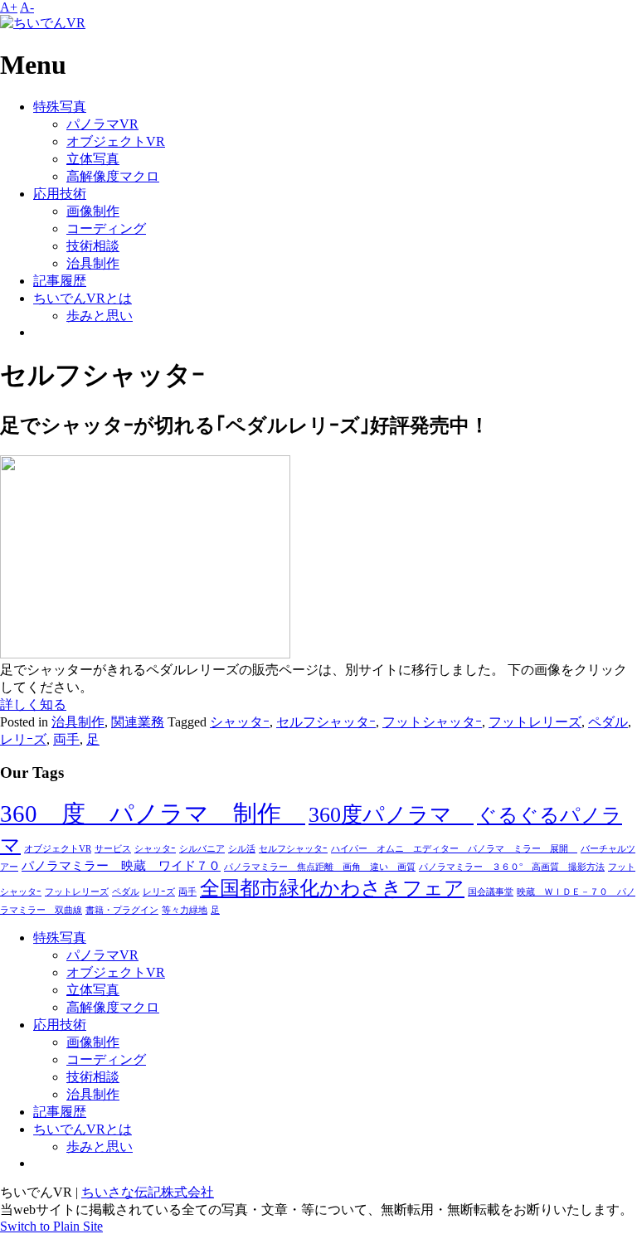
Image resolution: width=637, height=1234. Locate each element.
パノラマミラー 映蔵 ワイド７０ (121, 865)
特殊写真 (59, 107)
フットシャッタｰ (432, 722)
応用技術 (59, 194)
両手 (66, 739)
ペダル (608, 722)
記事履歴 (59, 281)
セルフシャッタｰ (326, 722)
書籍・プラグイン (121, 910)
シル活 (241, 848)
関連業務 (137, 722)
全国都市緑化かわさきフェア (332, 888)
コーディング (106, 228)
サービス (113, 848)
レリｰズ (23, 739)
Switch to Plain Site (51, 1226)
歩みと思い (99, 315)
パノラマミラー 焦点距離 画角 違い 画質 (320, 867)
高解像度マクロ (112, 176)
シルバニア (202, 848)
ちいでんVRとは (82, 298)
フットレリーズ (535, 722)
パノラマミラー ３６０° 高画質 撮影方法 (512, 867)
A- (27, 7)
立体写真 (92, 159)
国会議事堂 (490, 891)
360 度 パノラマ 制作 (152, 813)
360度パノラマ (391, 815)
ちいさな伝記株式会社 (147, 1192)
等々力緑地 (184, 910)
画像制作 (92, 211)
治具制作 (92, 263)
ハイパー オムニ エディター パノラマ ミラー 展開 (454, 848)
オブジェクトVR (115, 141)
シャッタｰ (240, 722)
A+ (8, 7)
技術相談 (92, 246)
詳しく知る (33, 704)
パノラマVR (102, 124)
